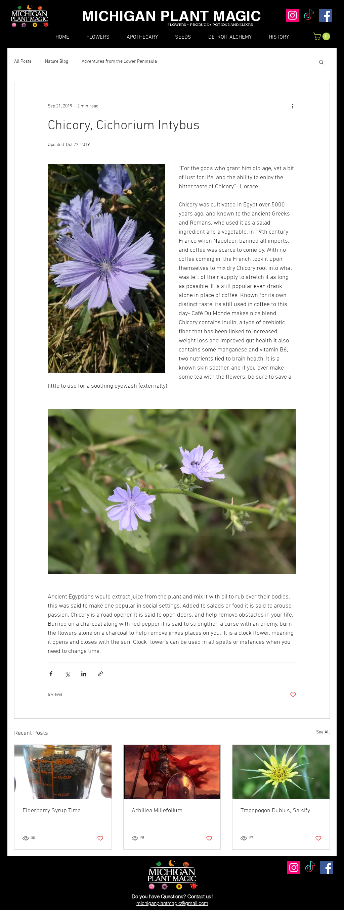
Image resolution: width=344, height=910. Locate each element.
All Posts (23, 61)
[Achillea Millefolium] (172, 772)
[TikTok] (308, 15)
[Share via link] (100, 674)
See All (323, 732)
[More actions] (292, 106)
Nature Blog (56, 61)
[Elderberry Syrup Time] (63, 772)
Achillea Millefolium (157, 810)
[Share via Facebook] (51, 674)
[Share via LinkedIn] (84, 674)
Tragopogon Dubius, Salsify (275, 810)
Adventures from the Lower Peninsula (119, 61)
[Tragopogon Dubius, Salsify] (281, 772)
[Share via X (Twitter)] (67, 674)
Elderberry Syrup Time (52, 810)
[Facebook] (325, 15)
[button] (322, 36)
